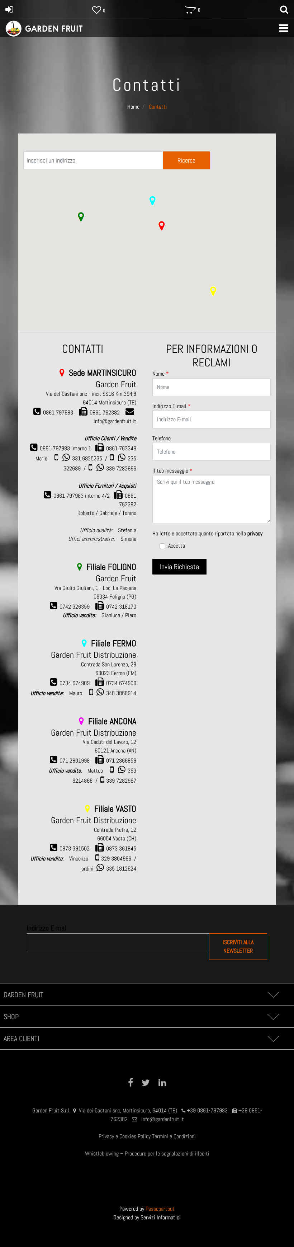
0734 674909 (75, 683)
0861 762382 (105, 412)
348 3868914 (121, 693)
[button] (162, 225)
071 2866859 (121, 760)
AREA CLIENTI (21, 1038)
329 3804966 (116, 858)
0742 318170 (121, 606)
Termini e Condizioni (174, 1136)
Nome (160, 374)
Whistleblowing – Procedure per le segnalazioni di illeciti (147, 1153)
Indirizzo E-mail (171, 406)
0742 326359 (75, 606)
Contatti (158, 107)
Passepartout (160, 1209)
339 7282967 (121, 780)
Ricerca (186, 160)
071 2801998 (75, 760)
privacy (254, 533)
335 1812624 (121, 868)
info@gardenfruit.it (162, 1119)
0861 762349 (121, 448)
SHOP (11, 1016)
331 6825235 (87, 458)
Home (133, 107)
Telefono (161, 438)
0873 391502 (75, 848)
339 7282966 (121, 468)
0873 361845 (121, 848)
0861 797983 (58, 412)
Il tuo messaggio (172, 470)
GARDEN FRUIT (23, 994)
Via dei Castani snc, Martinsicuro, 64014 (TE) (128, 1110)
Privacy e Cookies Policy (125, 1136)
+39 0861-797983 (207, 1110)
